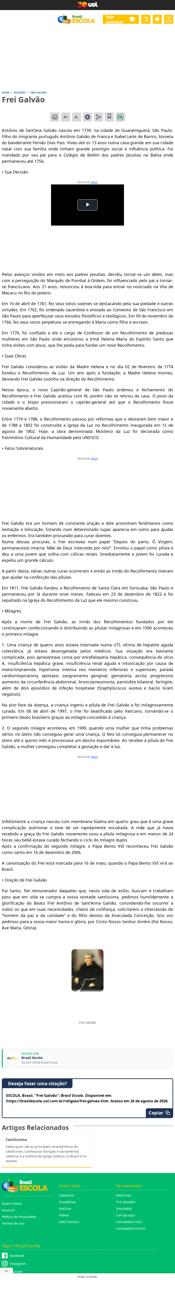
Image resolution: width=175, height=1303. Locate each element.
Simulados (124, 1208)
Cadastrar (66, 1195)
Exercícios (123, 1195)
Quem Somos (12, 1203)
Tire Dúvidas (125, 1202)
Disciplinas (67, 1202)
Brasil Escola (32, 1057)
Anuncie (8, 1210)
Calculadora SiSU (129, 1222)
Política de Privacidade (19, 1217)
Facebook (17, 1255)
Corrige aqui (125, 1215)
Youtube (16, 1271)
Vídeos (64, 1215)
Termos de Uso (13, 1223)
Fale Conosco (69, 1222)
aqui (94, 182)
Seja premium (114, 19)
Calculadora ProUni (130, 1228)
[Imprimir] (54, 117)
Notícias (65, 1208)
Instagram (18, 1263)
